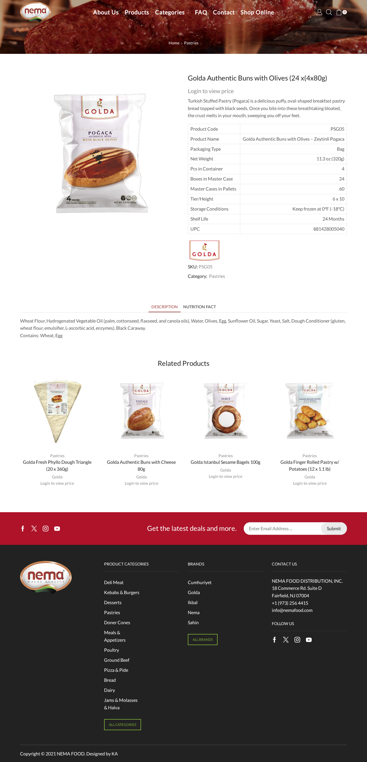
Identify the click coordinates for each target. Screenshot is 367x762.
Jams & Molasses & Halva (121, 703)
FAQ (201, 12)
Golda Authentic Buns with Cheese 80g (141, 465)
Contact (224, 12)
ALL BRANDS (203, 639)
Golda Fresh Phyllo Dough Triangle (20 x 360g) (57, 465)
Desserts (113, 602)
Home (174, 42)
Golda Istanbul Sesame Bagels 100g (225, 462)
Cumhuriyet (200, 582)
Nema (194, 612)
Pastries (191, 42)
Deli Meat (114, 582)
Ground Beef (116, 660)
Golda (57, 476)
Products (137, 12)
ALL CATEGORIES (122, 724)
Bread (110, 680)
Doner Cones (117, 622)
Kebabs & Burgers (121, 592)
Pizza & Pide (116, 670)
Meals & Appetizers (115, 636)
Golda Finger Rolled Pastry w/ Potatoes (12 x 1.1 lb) (309, 465)
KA (115, 753)
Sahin (193, 622)
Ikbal (193, 602)
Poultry (111, 650)
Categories (170, 12)
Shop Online (257, 12)
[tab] (165, 306)
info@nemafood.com (292, 610)
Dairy (109, 690)
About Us (106, 12)
